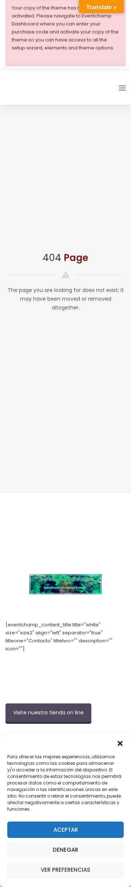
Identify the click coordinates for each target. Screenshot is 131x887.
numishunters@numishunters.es (43, 664)
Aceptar (65, 830)
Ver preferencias (65, 870)
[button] (120, 742)
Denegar (65, 850)
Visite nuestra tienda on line (48, 712)
